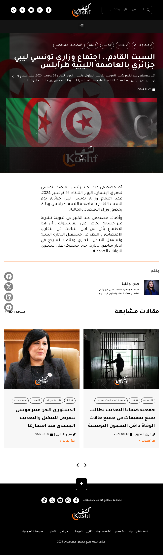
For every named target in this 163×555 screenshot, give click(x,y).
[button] (81, 26)
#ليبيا (92, 45)
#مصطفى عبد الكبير (68, 45)
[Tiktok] (13, 10)
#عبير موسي (100, 400)
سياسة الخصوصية (32, 531)
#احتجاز (149, 400)
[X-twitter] (22, 10)
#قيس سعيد (54, 400)
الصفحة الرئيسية (138, 531)
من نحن (64, 531)
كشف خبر (120, 531)
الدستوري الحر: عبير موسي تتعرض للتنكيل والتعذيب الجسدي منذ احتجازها (125, 418)
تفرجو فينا (77, 531)
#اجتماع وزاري (143, 45)
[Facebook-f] (48, 10)
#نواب (39, 400)
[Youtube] (31, 10)
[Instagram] (40, 10)
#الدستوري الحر (133, 400)
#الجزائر (123, 45)
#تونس (107, 45)
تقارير (89, 531)
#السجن (115, 400)
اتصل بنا (51, 531)
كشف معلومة (103, 531)
